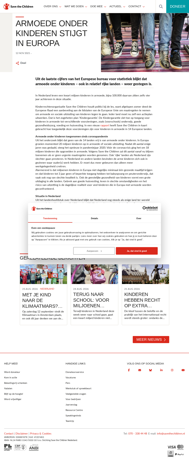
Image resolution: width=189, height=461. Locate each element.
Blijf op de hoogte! (13, 394)
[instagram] (172, 370)
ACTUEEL (115, 6)
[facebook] (129, 370)
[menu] (94, 6)
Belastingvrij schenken (15, 383)
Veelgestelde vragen (76, 394)
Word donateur (12, 372)
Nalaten (8, 388)
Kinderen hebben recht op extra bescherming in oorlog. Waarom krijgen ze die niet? (144, 314)
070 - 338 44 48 (137, 433)
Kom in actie (10, 377)
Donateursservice (75, 372)
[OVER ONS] (60, 6)
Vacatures (71, 377)
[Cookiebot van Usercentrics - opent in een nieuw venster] (145, 208)
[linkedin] (161, 370)
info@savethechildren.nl (171, 433)
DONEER (177, 6)
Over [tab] (138, 218)
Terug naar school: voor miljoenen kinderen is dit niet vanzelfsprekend (96, 308)
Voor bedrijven (73, 399)
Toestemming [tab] (50, 218)
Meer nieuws (149, 339)
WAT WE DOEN (74, 6)
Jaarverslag (71, 405)
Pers (68, 383)
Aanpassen (92, 251)
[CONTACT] (143, 6)
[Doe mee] (105, 6)
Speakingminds (73, 415)
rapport (104, 125)
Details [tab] (94, 218)
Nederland (47, 289)
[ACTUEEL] (124, 6)
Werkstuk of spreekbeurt (78, 388)
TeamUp (70, 421)
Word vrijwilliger (12, 399)
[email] (139, 370)
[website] (150, 370)
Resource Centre (74, 410)
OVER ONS (51, 6)
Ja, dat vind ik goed (137, 251)
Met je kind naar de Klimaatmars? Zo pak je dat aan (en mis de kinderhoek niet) (40, 311)
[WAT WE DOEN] (86, 6)
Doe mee (96, 6)
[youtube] (183, 370)
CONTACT (134, 6)
